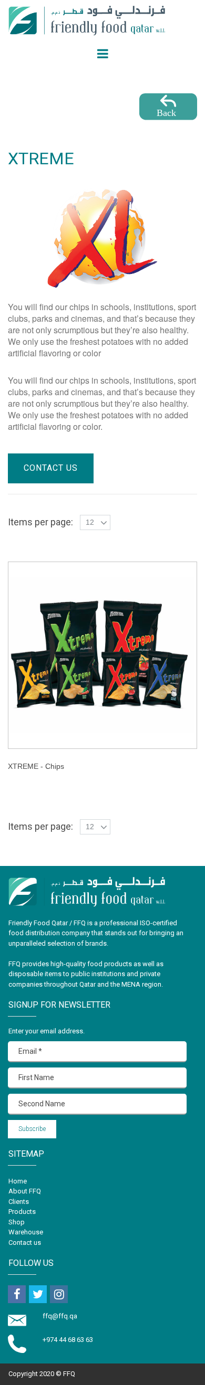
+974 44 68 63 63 (68, 1340)
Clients (18, 1202)
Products (22, 1211)
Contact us (24, 1242)
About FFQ (24, 1191)
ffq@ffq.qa (61, 1316)
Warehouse (25, 1232)
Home (17, 1181)
